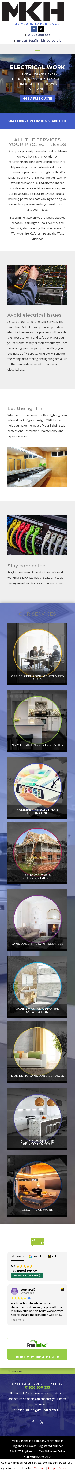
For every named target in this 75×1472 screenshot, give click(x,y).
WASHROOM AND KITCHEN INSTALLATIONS (37, 1011)
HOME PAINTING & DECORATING (38, 744)
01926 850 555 (39, 34)
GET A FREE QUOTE (37, 98)
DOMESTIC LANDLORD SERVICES (37, 1076)
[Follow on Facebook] (34, 29)
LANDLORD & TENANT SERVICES (37, 944)
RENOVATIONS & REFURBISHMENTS (37, 877)
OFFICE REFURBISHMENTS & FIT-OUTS (37, 678)
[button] (36, 1256)
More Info (39, 1468)
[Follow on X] (41, 29)
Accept (52, 1468)
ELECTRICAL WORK (37, 67)
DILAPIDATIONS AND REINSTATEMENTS (37, 1143)
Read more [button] (17, 1319)
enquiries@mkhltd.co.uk (39, 40)
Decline (62, 1468)
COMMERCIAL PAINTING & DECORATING (37, 812)
